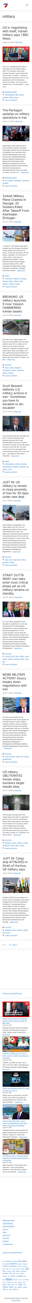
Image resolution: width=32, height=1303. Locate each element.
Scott (10, 469)
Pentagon (25, 180)
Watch (10, 1289)
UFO (15, 1287)
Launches (20, 370)
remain (12, 562)
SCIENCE (6, 1241)
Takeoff (11, 284)
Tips (16, 1284)
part (20, 1279)
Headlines (5, 1273)
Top (24, 1284)
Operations (18, 180)
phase (5, 659)
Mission (10, 373)
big (3, 1263)
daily (4, 1268)
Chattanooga (13, 1266)
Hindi (14, 1273)
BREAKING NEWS (11, 92)
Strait (22, 659)
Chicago (19, 1266)
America (15, 1261)
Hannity (18, 1271)
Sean (24, 1282)
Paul (22, 1279)
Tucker (11, 1287)
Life (17, 1276)
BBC (17, 95)
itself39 (5, 97)
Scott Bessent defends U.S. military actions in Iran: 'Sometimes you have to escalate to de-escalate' (15, 396)
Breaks (12, 756)
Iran (6, 180)
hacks (13, 1271)
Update (19, 1287)
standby (16, 659)
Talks (26, 659)
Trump (5, 1287)
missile (25, 843)
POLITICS (8, 365)
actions (17, 464)
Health (10, 1273)
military (11, 97)
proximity (6, 562)
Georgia (5, 281)
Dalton (7, 1268)
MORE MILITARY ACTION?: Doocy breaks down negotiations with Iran (15, 682)
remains (10, 659)
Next (14, 945)
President (8, 1282)
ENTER (12, 656)
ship (4, 933)
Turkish (17, 284)
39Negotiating (10, 95)
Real (13, 1282)
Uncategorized (8, 1244)
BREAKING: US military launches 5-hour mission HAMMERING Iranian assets (14, 304)
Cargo (14, 930)
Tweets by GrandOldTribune (12, 993)
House (17, 1273)
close (6, 560)
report (16, 1282)
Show (9, 1284)
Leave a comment (11, 100)
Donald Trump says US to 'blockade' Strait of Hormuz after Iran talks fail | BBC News (15, 1021)
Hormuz (19, 930)
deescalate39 (7, 467)
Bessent (24, 464)
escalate (22, 467)
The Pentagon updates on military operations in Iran (16, 113)
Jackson (5, 1276)
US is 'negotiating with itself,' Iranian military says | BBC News (16, 33)
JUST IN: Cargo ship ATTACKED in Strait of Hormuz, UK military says (15, 863)
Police (4, 1282)
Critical (7, 656)
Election (14, 1268)
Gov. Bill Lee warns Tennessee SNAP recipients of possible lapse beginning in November (15, 1158)
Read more (25, 172)
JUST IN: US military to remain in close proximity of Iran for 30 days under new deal (16, 489)
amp (20, 1261)
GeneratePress (16, 1300)
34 (10, 945)
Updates (5, 183)
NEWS (7, 276)
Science (20, 1282)
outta (27, 656)
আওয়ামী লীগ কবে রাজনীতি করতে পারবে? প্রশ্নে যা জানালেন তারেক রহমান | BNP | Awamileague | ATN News (16, 1056)
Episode (22, 1268)
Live (20, 1276)
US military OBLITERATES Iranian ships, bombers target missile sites (13, 779)
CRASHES (16, 278)
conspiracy (24, 1266)
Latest (12, 1276)
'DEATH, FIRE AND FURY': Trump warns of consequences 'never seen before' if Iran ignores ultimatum (15, 1123)
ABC (4, 1261)
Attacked (8, 930)
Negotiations (7, 759)
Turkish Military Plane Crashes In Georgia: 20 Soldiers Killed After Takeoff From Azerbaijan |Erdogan (16, 207)
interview (22, 1273)
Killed (11, 281)
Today (20, 1284)
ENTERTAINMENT (9, 1226)
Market (24, 1276)
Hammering (6, 370)
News (16, 97)
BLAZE (7, 1264)
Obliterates (6, 845)
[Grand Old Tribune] (6, 5)
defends (16, 467)
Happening (23, 1271)
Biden (24, 1261)
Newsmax (15, 1279)
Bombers (8, 843)
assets (12, 368)
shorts (5, 1284)
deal (15, 560)
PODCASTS (6, 1235)
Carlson (5, 1266)
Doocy (18, 756)
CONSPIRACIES (8, 1223)
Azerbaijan (8, 278)
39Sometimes (9, 464)
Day (10, 1268)
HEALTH (5, 1229)
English (18, 1268)
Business (25, 1263)
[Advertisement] (16, 969)
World (15, 1289)
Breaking (18, 368)
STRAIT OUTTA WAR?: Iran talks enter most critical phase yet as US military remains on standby (16, 584)
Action (7, 756)
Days (11, 560)
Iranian (21, 95)
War (4, 662)
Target (22, 845)
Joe (9, 1276)
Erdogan (23, 278)
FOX (27, 1268)
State (12, 1284)
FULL (4, 1271)
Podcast (26, 1279)
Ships (13, 845)
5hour (7, 368)
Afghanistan (9, 1261)
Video (4, 1289)
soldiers (5, 284)
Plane (21, 281)
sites (17, 845)
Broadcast (20, 1263)
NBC (4, 1279)
